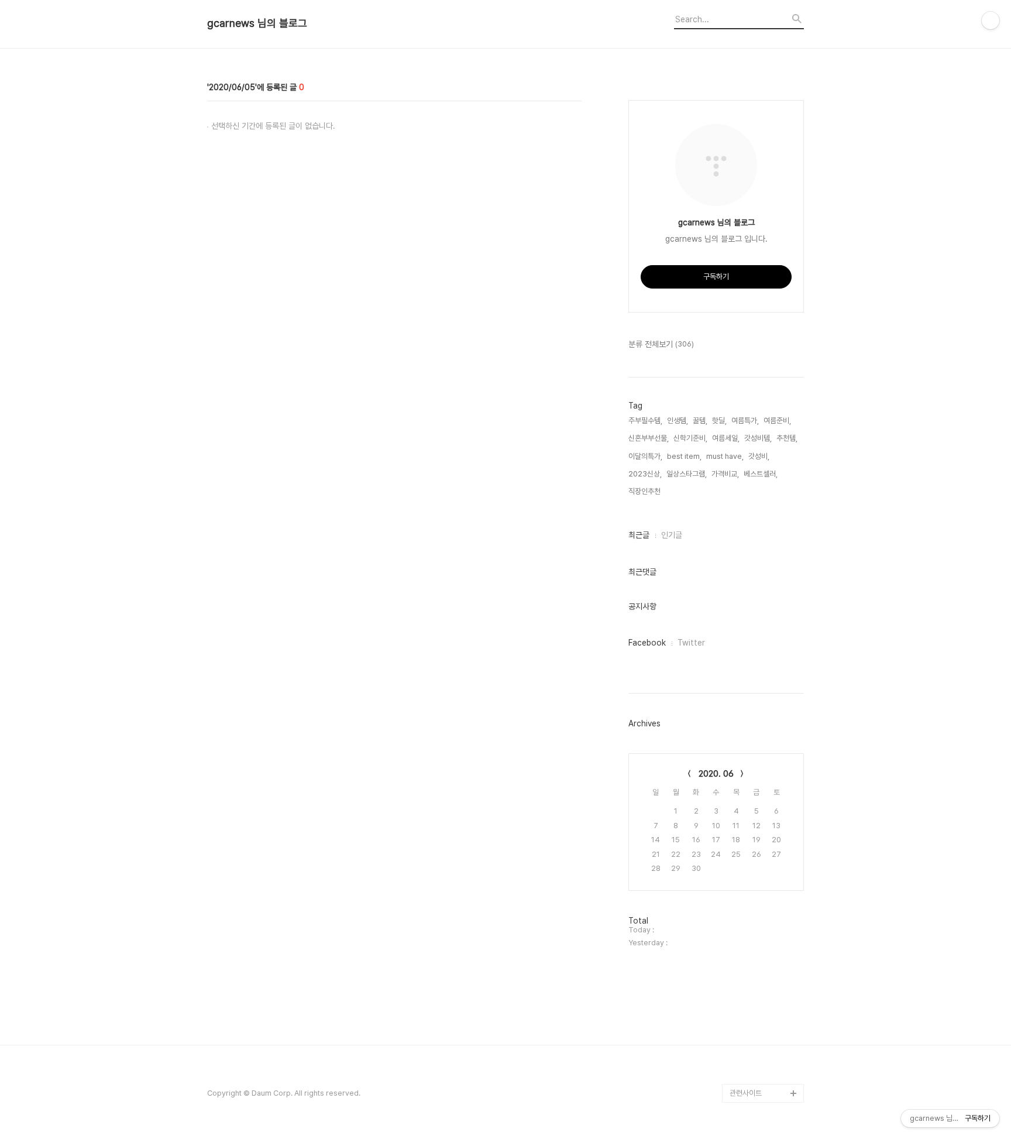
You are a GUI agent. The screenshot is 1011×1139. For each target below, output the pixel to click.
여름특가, (745, 420)
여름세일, (726, 438)
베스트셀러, (761, 473)
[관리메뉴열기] (990, 20)
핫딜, (719, 420)
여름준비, (777, 420)
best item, (684, 456)
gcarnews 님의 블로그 (257, 23)
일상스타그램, (686, 473)
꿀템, (700, 420)
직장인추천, (645, 491)
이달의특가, (645, 456)
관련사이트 (746, 1093)
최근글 (638, 535)
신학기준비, (690, 438)
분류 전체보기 (661, 344)
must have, (725, 456)
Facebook (647, 642)
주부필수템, (645, 420)
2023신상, (645, 473)
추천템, (786, 438)
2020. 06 (716, 774)
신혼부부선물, (648, 438)
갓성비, (758, 456)
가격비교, (725, 473)
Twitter (691, 642)
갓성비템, (758, 438)
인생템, (677, 420)
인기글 (671, 535)
